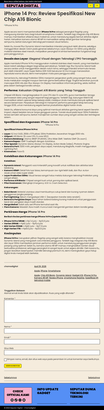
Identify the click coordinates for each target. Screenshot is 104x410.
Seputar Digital (22, 5)
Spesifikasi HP (91, 277)
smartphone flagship (74, 277)
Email (7, 337)
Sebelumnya (10, 377)
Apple (37, 271)
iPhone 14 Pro (90, 275)
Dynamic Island (63, 275)
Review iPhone (56, 277)
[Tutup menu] (97, 5)
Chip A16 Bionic (48, 275)
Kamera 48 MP (41, 277)
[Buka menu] (90, 5)
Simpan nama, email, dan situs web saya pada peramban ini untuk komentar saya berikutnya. (53, 359)
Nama (8, 326)
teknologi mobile (42, 280)
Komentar (9, 298)
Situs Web (9, 348)
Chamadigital (30, 408)
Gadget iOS (77, 275)
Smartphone (54, 271)
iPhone (44, 271)
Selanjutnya (94, 377)
